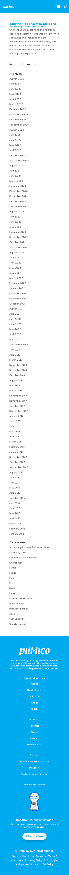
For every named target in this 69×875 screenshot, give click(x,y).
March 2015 (15, 523)
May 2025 (15, 145)
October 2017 (17, 405)
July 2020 (15, 318)
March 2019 (15, 359)
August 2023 (16, 211)
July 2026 (15, 83)
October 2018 (17, 375)
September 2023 (19, 206)
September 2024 (19, 160)
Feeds (12, 572)
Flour (12, 577)
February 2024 (17, 185)
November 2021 (18, 298)
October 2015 (17, 497)
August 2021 (16, 308)
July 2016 (14, 477)
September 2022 (19, 247)
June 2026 (15, 88)
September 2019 (18, 344)
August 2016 (16, 472)
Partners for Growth (20, 598)
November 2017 (18, 400)
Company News (18, 552)
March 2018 (15, 390)
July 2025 (15, 134)
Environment (16, 562)
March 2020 (16, 339)
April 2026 (15, 99)
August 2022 (16, 252)
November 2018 (18, 370)
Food (12, 583)
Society (13, 613)
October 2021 (17, 303)
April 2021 (14, 313)
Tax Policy (47, 864)
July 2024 (15, 170)
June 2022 (15, 262)
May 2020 (15, 329)
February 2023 (17, 231)
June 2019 (15, 349)
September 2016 (18, 467)
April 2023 (15, 226)
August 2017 (16, 416)
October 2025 (17, 119)
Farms (12, 567)
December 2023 (18, 191)
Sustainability (16, 618)
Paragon (13, 593)
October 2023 (17, 201)
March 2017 (15, 441)
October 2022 (17, 242)
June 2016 (15, 482)
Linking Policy (35, 860)
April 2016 (14, 492)
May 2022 (15, 267)
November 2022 (18, 237)
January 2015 (16, 533)
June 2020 (15, 324)
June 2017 (15, 426)
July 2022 (15, 257)
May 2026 (15, 93)
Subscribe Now (34, 836)
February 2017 (17, 446)
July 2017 (14, 421)
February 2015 (17, 528)
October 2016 (17, 462)
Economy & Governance (23, 557)
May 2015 (14, 513)
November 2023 (18, 196)
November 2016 (18, 457)
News (12, 588)
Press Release (16, 603)
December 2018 (18, 364)
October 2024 (17, 155)
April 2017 (14, 436)
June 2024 (15, 175)
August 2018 (16, 380)
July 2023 (14, 216)
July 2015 (14, 503)
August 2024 (16, 165)
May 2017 (14, 431)
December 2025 (18, 114)
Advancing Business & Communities (29, 547)
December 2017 (18, 395)
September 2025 (19, 124)
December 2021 (18, 293)
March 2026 (16, 104)
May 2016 (14, 487)
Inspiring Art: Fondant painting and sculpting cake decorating (32, 25)
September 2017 (18, 410)
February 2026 (17, 109)
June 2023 (15, 221)
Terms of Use (19, 856)
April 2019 (14, 354)
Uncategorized (17, 623)
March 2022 (16, 278)
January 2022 (17, 288)
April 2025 (15, 150)
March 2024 (16, 180)
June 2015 (15, 508)
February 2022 (17, 283)
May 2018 (14, 385)
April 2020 (15, 334)
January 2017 (16, 451)
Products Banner (18, 608)
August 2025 (16, 129)
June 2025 (15, 139)
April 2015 (14, 518)
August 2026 (16, 78)
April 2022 (15, 272)
